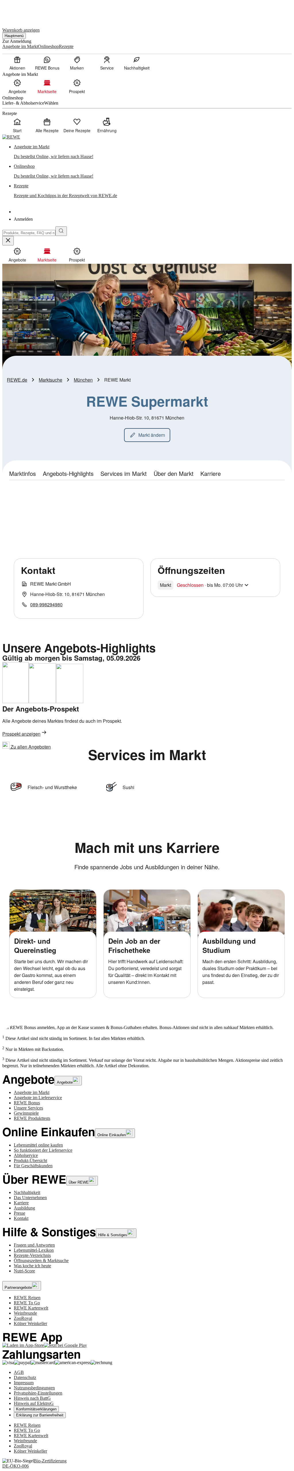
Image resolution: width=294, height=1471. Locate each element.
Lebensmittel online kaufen (38, 1145)
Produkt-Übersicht (30, 1160)
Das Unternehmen (30, 1197)
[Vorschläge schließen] (8, 240)
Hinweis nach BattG (32, 1398)
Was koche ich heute (32, 1265)
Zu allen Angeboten (30, 746)
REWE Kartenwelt (31, 1307)
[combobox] (28, 233)
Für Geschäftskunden (33, 1165)
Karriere (21, 1202)
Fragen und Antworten (34, 1245)
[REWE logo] (11, 136)
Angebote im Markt (31, 1092)
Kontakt (21, 1218)
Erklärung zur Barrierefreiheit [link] (39, 1415)
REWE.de (17, 379)
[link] (153, 151)
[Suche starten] (61, 231)
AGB (19, 1372)
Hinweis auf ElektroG (34, 1403)
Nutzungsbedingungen (34, 1387)
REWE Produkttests (32, 1118)
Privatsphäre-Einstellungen (38, 1393)
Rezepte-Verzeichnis (32, 1255)
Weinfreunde (25, 1313)
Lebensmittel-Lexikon (34, 1250)
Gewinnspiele (26, 1113)
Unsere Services (28, 1107)
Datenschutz (25, 1377)
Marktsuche (50, 379)
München (83, 379)
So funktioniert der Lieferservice (43, 1150)
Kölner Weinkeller (30, 1323)
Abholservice (26, 1155)
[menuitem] (17, 63)
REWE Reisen (27, 1297)
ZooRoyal (23, 1318)
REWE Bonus (27, 1102)
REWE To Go (27, 1302)
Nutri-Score (24, 1270)
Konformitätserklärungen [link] (36, 1409)
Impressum (24, 1382)
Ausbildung (24, 1207)
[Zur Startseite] (21, 11)
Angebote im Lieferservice (38, 1097)
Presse (19, 1213)
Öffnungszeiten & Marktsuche (41, 1260)
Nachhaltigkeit (27, 1192)
